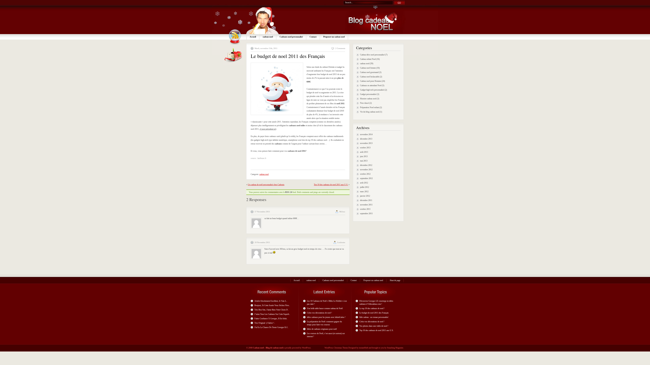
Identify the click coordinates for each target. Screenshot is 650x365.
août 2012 (364, 183)
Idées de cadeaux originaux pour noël (322, 329)
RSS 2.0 (288, 192)
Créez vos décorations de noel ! (319, 313)
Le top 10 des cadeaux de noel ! (372, 308)
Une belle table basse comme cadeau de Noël (325, 308)
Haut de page (395, 280)
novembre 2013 (366, 143)
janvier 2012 (365, 196)
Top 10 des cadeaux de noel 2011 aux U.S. (331, 184)
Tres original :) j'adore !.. (264, 323)
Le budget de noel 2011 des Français (374, 313)
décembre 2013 (366, 139)
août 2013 (364, 152)
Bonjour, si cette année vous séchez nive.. (272, 305)
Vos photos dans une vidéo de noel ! (373, 326)
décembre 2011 (366, 200)
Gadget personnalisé (368, 94)
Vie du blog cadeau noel (369, 112)
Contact (313, 37)
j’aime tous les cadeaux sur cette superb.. (272, 314)
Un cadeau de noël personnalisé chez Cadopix (266, 184)
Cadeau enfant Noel (368, 59)
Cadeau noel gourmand (369, 72)
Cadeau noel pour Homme (370, 81)
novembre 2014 (366, 134)
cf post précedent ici (268, 129)
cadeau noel (268, 37)
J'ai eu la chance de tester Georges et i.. (271, 327)
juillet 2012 (364, 187)
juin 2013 (364, 156)
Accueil (253, 37)
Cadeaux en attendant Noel (370, 85)
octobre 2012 (365, 174)
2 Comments (340, 48)
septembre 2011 (366, 213)
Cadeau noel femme (368, 68)
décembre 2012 (366, 165)
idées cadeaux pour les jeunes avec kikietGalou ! (326, 317)
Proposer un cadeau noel (334, 37)
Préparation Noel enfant (369, 107)
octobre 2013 (365, 147)
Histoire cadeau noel (368, 98)
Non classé (364, 103)
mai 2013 (363, 161)
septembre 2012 (366, 178)
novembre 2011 (366, 205)
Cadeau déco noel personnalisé (372, 55)
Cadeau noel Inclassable (369, 76)
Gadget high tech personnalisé (372, 90)
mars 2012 (364, 191)
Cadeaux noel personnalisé (291, 37)
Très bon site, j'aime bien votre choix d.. (271, 310)
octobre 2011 (365, 209)
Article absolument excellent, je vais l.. (270, 301)
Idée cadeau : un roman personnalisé (373, 317)
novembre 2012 (366, 169)
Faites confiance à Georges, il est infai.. (271, 318)
